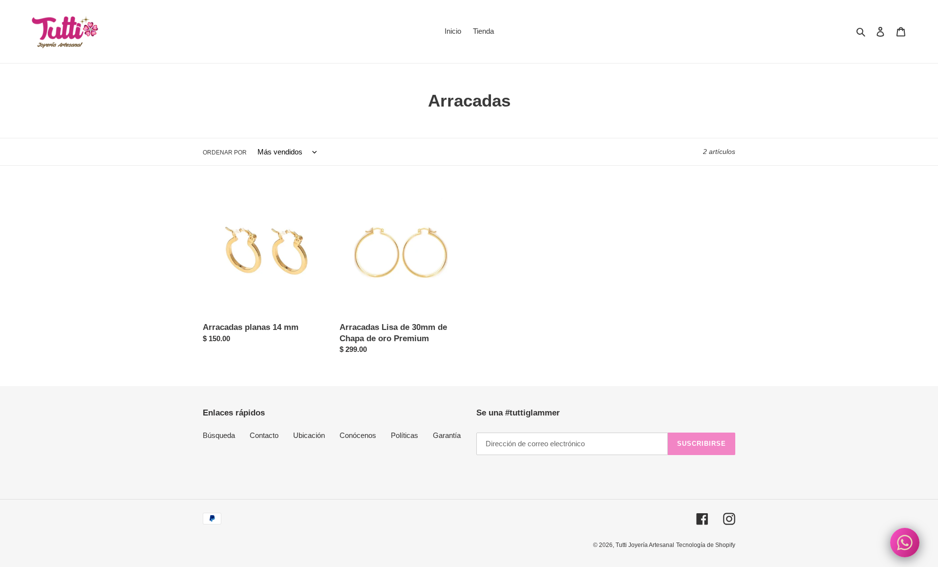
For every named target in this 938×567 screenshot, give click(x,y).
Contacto (264, 435)
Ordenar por (225, 152)
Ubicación (309, 435)
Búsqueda (219, 435)
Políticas (404, 435)
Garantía (447, 435)
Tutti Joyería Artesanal (645, 545)
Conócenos (358, 435)
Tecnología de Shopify (705, 545)
